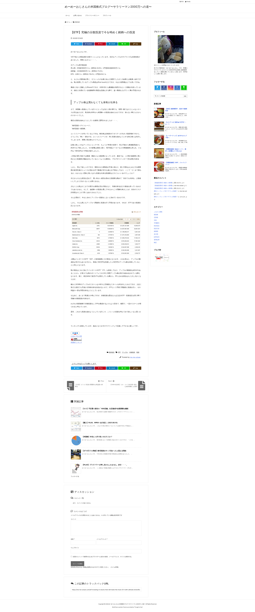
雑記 (155, 242)
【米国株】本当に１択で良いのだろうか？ (97, 437)
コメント (73, 519)
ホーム (68, 22)
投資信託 (77, 22)
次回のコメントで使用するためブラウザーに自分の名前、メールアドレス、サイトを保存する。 (103, 556)
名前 (73, 539)
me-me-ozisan (135, 357)
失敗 (155, 220)
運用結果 (156, 239)
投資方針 (156, 228)
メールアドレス (102, 539)
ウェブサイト (75, 547)
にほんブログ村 (76, 336)
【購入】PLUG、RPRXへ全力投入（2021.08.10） (100, 423)
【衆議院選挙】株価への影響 (163, 183)
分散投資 (132, 352)
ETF (119, 352)
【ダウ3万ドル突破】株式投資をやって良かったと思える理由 (104, 451)
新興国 (156, 231)
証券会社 (156, 237)
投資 (137, 352)
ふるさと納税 (158, 212)
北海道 (156, 217)
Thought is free (138, 607)
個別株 (156, 214)
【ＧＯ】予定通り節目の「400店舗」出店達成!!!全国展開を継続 (105, 409)
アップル (125, 352)
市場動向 (156, 223)
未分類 (156, 234)
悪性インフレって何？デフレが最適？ (166, 191)
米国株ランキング (76, 342)
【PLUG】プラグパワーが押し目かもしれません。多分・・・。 (105, 465)
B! (177, 87)
